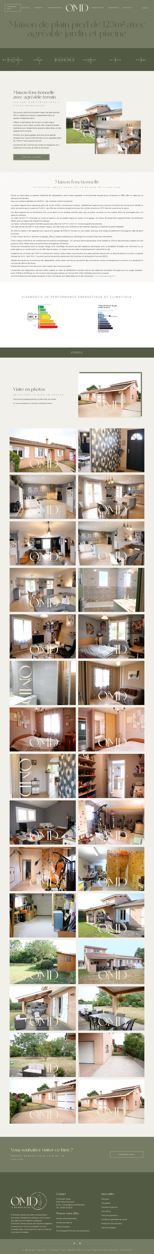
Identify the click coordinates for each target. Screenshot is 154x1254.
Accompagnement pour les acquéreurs (72, 1231)
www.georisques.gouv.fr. (105, 276)
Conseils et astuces (109, 1207)
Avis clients (106, 1211)
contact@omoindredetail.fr (73, 1205)
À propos (105, 1199)
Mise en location (63, 1227)
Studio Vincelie (121, 1250)
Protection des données (111, 1223)
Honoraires (105, 1203)
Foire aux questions (109, 1215)
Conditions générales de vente (114, 1219)
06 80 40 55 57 (66, 1208)
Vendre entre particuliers (66, 1218)
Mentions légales (108, 1228)
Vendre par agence (64, 1223)
